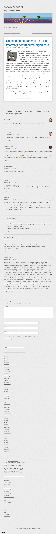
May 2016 (6, 391)
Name (5, 321)
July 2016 (6, 387)
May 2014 (6, 420)
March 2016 (6, 393)
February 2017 (7, 376)
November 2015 (7, 398)
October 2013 (6, 431)
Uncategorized (21, 98)
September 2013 (7, 433)
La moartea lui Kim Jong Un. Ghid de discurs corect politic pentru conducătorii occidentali (14, 466)
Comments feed (7, 516)
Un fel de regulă (12, 27)
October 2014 (6, 411)
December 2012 (7, 449)
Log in (5, 512)
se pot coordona (10, 94)
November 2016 (7, 380)
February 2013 (7, 445)
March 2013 (6, 444)
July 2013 (6, 436)
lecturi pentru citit (7, 489)
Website (5, 331)
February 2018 (7, 371)
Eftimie (5, 119)
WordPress (27, 528)
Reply (6, 126)
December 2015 (7, 396)
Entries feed (6, 514)
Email (5, 326)
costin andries (7, 146)
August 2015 (6, 400)
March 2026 (6, 360)
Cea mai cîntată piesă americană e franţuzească (42, 33)
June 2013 (6, 438)
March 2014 (6, 424)
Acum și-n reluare (7, 482)
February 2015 (7, 404)
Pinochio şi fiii (14, 98)
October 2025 (6, 362)
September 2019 (7, 367)
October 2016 (6, 382)
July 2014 (6, 416)
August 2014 (6, 415)
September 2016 (7, 384)
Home (5, 27)
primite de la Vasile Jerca (9, 497)
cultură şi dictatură (7, 488)
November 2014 (7, 409)
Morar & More (13, 6)
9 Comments (28, 98)
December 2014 (7, 407)
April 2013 (6, 442)
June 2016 (6, 389)
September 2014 (7, 413)
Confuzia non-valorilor (8, 486)
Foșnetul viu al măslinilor (13, 461)
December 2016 (7, 378)
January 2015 (6, 405)
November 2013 (7, 429)
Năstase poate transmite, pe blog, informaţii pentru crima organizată (27, 42)
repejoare (5, 498)
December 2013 (7, 427)
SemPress (38, 528)
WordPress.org (7, 518)
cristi (5, 197)
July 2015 (6, 402)
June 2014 (6, 418)
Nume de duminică (7, 493)
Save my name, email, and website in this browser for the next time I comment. (21, 336)
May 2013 (6, 440)
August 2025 (6, 364)
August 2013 (6, 435)
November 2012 (7, 451)
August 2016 (6, 385)
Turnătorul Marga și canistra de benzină (12, 33)
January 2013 (6, 447)
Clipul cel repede (7, 484)
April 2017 (6, 373)
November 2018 (7, 369)
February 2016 (7, 395)
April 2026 (6, 358)
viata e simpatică (7, 502)
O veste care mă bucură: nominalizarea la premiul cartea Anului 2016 (13, 469)
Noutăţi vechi (6, 491)
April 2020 (6, 366)
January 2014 (6, 425)
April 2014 (6, 422)
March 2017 (6, 375)
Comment (6, 306)
